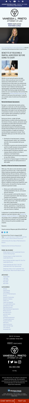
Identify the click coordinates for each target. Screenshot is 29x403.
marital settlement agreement (17, 93)
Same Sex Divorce (7, 324)
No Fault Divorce (7, 312)
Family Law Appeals (8, 302)
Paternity (5, 315)
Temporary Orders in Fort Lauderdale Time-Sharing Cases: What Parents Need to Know (14, 269)
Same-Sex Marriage (8, 326)
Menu (22, 1)
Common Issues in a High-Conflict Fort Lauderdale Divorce (12, 257)
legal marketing (18, 394)
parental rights (7, 314)
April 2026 (5, 283)
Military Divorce (7, 310)
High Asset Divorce (7, 307)
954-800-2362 (14, 26)
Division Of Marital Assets (9, 294)
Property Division (7, 321)
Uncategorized (7, 329)
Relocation (6, 322)
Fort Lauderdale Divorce (9, 304)
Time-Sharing (6, 327)
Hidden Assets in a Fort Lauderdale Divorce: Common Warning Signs (14, 252)
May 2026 (5, 281)
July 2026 (5, 278)
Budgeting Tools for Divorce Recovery (11, 245)
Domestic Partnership (8, 297)
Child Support (6, 292)
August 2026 (6, 276)
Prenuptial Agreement (8, 319)
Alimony (5, 289)
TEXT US (22, 401)
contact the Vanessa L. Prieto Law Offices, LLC (14, 215)
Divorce (22, 47)
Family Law (6, 300)
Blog (18, 47)
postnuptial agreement (9, 317)
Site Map (14, 370)
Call (10, 1)
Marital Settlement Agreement (16, 238)
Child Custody (6, 290)
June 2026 (5, 280)
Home (6, 1)
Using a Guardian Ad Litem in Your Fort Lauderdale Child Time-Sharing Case (12, 265)
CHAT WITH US (7, 401)
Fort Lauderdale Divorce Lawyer (9, 47)
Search (19, 1)
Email (14, 1)
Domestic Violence (7, 299)
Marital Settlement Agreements (11, 309)
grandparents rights (8, 305)
